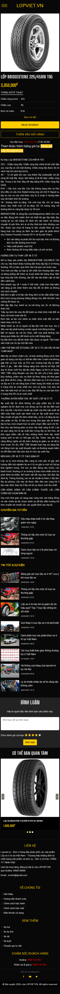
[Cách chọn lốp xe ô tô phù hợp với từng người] (10, 551)
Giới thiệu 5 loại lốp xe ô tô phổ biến (40, 622)
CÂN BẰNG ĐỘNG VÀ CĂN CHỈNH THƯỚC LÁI (27, 489)
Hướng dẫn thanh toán (14, 898)
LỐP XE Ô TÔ (30, 255)
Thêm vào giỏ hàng (30, 134)
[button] (27, 832)
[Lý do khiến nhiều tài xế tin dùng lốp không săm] (10, 685)
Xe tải (6, 936)
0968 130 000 (30, 142)
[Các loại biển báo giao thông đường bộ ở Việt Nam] (10, 655)
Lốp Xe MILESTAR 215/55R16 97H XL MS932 (23, 821)
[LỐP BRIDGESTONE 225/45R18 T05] (30, 42)
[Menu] (4, 5)
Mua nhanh (30, 124)
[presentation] (3, 797)
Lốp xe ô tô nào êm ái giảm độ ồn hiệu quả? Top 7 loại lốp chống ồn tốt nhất (39, 608)
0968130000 (19, 870)
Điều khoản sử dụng (13, 912)
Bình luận (30, 742)
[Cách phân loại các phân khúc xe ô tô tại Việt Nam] (10, 639)
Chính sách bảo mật (13, 908)
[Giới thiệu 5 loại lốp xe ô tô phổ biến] (10, 626)
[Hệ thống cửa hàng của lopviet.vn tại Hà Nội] (10, 670)
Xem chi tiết (30, 117)
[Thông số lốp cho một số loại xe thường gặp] (10, 539)
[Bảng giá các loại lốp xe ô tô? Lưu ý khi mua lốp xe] (10, 577)
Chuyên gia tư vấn (12, 945)
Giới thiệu (8, 894)
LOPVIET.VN (30, 5)
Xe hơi (6, 927)
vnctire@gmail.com (17, 875)
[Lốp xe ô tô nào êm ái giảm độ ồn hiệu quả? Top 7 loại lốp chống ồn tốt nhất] (10, 609)
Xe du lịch (8, 931)
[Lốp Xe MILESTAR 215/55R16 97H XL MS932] (30, 788)
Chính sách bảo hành (14, 903)
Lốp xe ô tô (6, 855)
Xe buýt (7, 941)
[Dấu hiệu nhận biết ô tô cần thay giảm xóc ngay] (10, 523)
